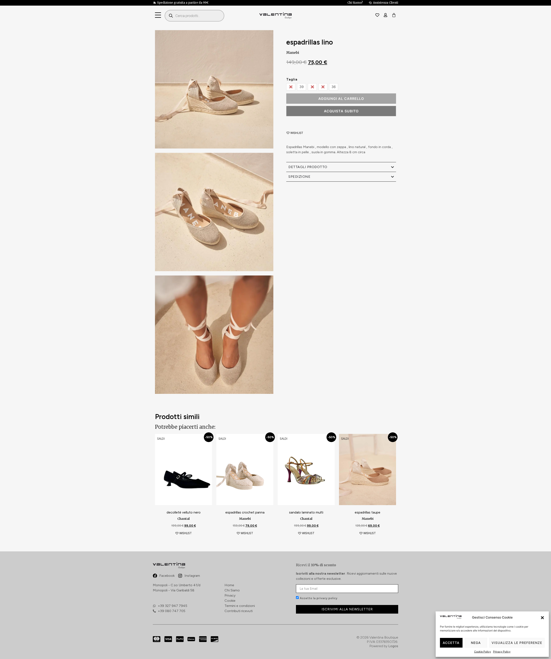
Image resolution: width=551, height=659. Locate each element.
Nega (476, 643)
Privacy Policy (502, 651)
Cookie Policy (482, 651)
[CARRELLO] (394, 15)
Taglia (291, 79)
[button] (542, 618)
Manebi (292, 52)
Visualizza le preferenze (517, 643)
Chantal (183, 519)
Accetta (451, 643)
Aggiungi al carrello (341, 98)
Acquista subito (341, 111)
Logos (393, 646)
